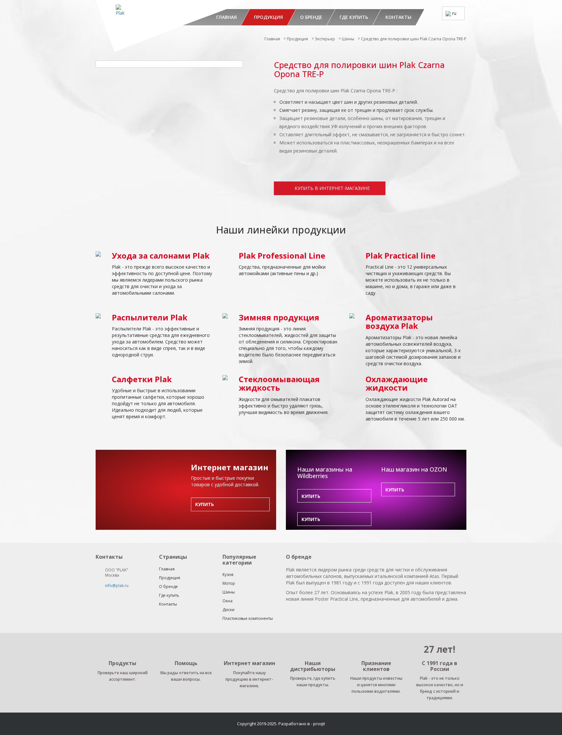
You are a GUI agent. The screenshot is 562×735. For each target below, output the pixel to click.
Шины (348, 39)
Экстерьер (325, 39)
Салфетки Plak (142, 379)
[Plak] (172, 26)
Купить (204, 504)
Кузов (227, 574)
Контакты (398, 17)
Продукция (268, 17)
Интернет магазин (249, 663)
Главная (272, 39)
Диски (228, 609)
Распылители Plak (149, 317)
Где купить (354, 17)
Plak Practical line (400, 255)
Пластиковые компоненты (247, 618)
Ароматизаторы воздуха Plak (399, 321)
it (453, 26)
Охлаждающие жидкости (397, 383)
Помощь (186, 663)
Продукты (122, 663)
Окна (227, 600)
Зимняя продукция (279, 317)
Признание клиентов (376, 666)
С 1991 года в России (439, 666)
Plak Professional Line (282, 255)
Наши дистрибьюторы (312, 666)
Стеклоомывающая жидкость (279, 383)
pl (453, 37)
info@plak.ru (116, 585)
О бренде (311, 17)
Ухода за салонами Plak (160, 255)
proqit (319, 724)
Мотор (228, 583)
